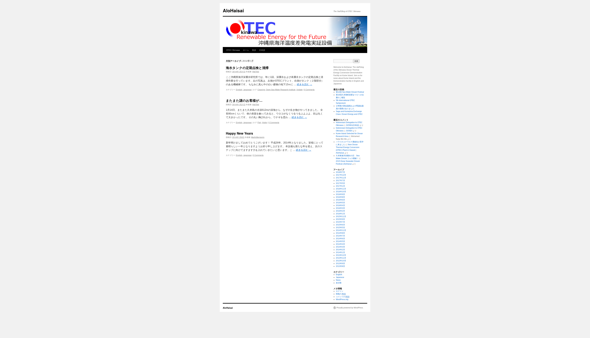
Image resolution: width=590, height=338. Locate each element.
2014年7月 (340, 236)
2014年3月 (340, 247)
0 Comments (309, 89)
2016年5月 (340, 203)
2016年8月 (340, 197)
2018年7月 (340, 172)
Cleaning (261, 89)
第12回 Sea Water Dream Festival (350, 92)
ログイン (339, 291)
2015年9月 (340, 219)
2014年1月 (340, 252)
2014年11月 (341, 230)
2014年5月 (340, 241)
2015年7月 (340, 222)
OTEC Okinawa (233, 50)
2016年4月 (340, 205)
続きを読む (304, 84)
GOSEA (349, 131)
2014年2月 (340, 250)
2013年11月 (341, 258)
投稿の (341, 294)
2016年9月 (340, 194)
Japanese (247, 89)
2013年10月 (341, 261)
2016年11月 (341, 189)
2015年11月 (341, 216)
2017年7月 (340, 180)
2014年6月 (340, 239)
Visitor (264, 122)
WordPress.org (342, 299)
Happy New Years (239, 133)
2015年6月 (340, 225)
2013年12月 (341, 255)
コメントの (342, 297)
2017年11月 (341, 178)
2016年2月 (340, 211)
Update (299, 89)
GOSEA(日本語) (352, 125)
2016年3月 (340, 208)
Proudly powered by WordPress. (349, 308)
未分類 (338, 283)
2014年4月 (340, 244)
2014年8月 (340, 233)
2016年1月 (340, 214)
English (239, 89)
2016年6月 (340, 200)
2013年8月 (340, 266)
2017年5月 (340, 183)
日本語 (262, 50)
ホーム (246, 50)
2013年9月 (340, 263)
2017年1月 (340, 186)
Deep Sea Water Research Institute (280, 89)
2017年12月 (341, 175)
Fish (259, 122)
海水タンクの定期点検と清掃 (247, 67)
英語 (254, 50)
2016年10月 (341, 192)
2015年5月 (340, 227)
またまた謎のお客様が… (244, 100)
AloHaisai (233, 10)
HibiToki (255, 71)
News (338, 280)
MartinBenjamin (257, 137)
